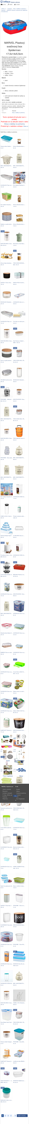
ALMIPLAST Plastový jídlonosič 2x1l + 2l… (10, 1061)
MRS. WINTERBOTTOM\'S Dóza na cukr (10, 477)
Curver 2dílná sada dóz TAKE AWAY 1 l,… (10, 827)
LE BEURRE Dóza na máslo (19, 535)
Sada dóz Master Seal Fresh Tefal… (9, 535)
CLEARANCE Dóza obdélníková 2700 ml (10, 925)
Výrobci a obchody (7, 789)
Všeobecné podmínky (21, 793)
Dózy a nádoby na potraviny (18, 112)
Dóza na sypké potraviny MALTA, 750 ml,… (10, 360)
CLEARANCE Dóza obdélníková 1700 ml (10, 847)
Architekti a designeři (7, 793)
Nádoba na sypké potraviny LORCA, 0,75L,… (11, 224)
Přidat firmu (5, 798)
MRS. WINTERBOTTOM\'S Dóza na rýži (10, 613)
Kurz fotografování (20, 798)
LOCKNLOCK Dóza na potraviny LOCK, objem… (12, 711)
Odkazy (18, 791)
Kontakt (18, 789)
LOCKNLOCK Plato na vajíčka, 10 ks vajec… (11, 321)
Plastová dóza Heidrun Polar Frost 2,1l (9, 146)
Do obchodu (5, 148)
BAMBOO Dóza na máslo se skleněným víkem (11, 652)
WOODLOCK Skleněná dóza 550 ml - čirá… (10, 302)
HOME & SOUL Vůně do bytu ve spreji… (10, 516)
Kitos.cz (26, 126)
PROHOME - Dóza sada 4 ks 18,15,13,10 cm (11, 457)
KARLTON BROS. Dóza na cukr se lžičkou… (11, 438)
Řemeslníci (5, 791)
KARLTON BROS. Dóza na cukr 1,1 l (9, 1003)
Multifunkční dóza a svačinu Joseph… (9, 1100)
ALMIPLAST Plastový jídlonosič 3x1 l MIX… (11, 730)
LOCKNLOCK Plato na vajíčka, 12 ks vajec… (11, 185)
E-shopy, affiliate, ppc (7, 795)
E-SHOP (18, 4)
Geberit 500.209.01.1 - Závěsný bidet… (9, 1080)
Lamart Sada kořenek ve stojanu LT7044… (10, 574)
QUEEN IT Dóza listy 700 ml (7, 905)
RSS (17, 797)
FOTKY (4, 4)
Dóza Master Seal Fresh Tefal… (8, 1022)
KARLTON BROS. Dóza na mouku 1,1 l (10, 341)
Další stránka (22, 1116)
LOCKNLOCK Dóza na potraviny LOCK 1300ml (11, 594)
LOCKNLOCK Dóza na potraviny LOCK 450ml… (11, 866)
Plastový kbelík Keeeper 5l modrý (8, 1042)
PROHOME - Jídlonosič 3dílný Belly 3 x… (10, 399)
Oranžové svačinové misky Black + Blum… (10, 808)
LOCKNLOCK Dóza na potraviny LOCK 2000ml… (12, 691)
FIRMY (11, 4)
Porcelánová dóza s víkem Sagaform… (9, 555)
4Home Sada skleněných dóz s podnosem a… (11, 263)
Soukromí (18, 795)
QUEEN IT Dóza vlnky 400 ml (7, 282)
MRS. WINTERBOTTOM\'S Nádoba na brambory (12, 165)
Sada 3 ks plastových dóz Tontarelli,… (9, 886)
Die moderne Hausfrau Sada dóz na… (9, 496)
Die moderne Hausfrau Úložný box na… (10, 204)
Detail (11, 148)
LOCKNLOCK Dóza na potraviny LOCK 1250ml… (12, 672)
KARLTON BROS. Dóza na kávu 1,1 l (9, 243)
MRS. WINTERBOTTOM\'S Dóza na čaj (10, 419)
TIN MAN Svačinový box (6, 380)
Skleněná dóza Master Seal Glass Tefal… (10, 633)
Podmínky (5, 797)
